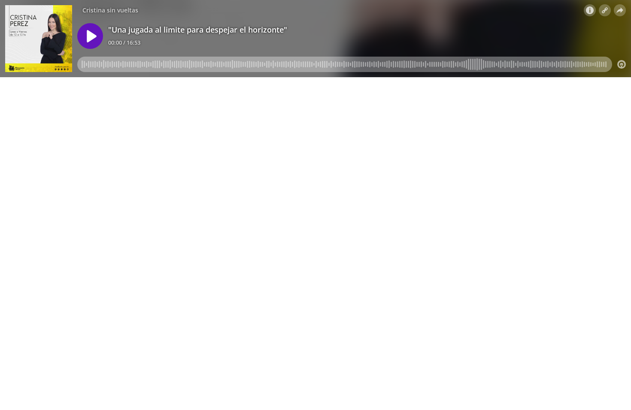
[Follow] (605, 10)
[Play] (90, 36)
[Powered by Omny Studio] (621, 64)
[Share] (620, 10)
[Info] (590, 10)
